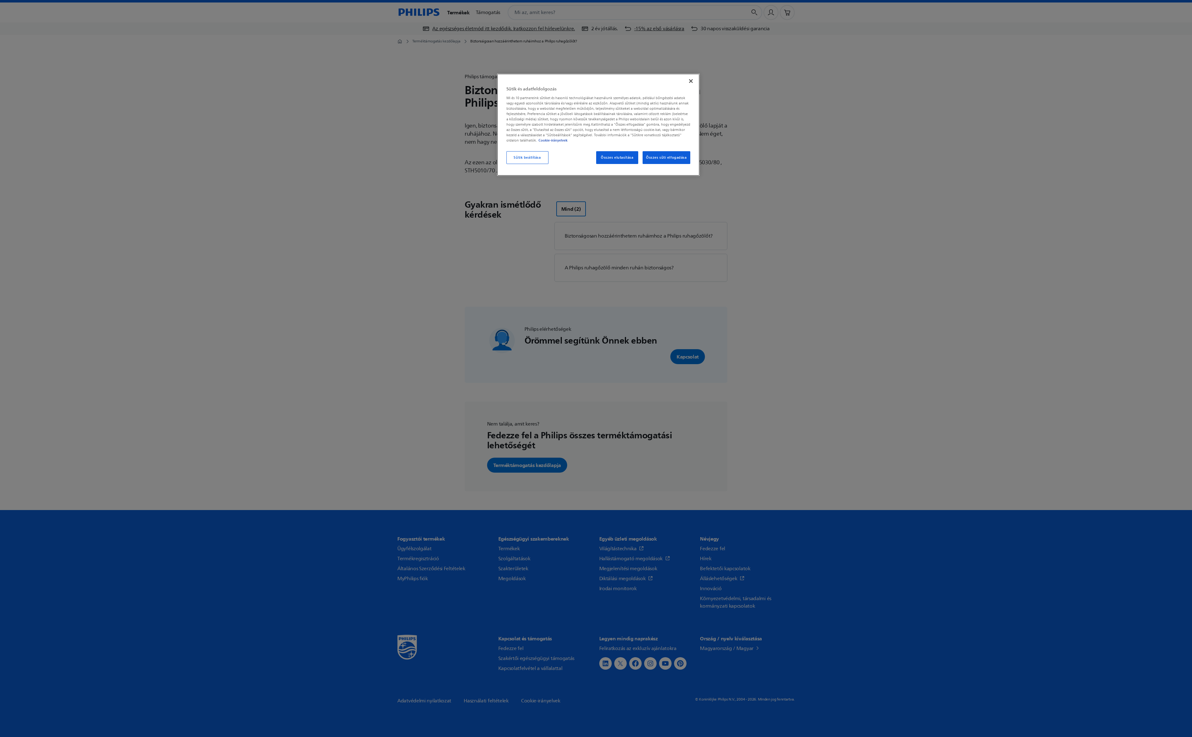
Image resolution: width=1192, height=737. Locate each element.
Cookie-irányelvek (553, 140)
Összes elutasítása (617, 158)
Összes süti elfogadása (666, 158)
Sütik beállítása (527, 158)
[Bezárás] (691, 81)
